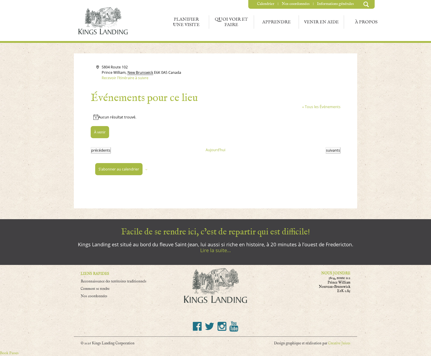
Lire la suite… (215, 250)
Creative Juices (339, 343)
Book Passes (9, 353)
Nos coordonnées (296, 4)
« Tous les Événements (321, 106)
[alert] (216, 117)
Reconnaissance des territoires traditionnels (113, 281)
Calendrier (265, 4)
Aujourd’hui (215, 149)
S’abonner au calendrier (119, 169)
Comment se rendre (95, 289)
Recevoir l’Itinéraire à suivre (125, 77)
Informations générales (335, 4)
